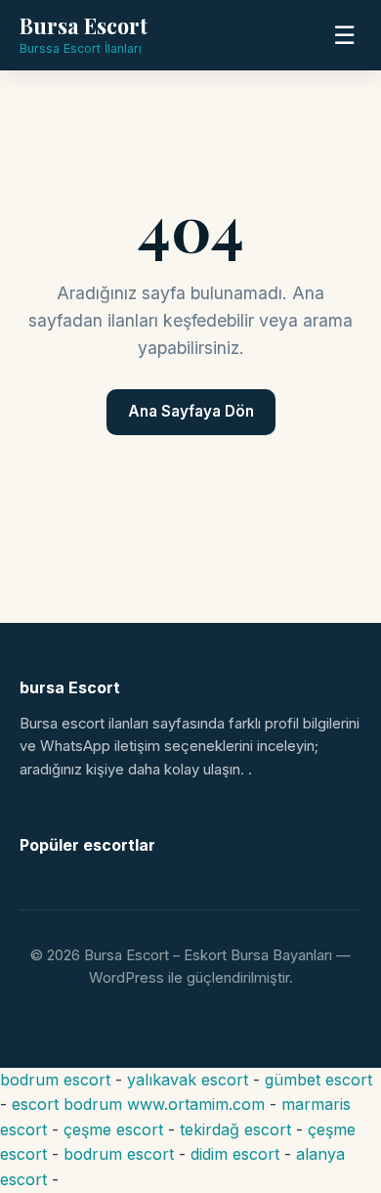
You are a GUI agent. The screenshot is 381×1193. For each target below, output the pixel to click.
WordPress (126, 978)
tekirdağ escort (235, 1129)
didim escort (234, 1154)
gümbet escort (318, 1079)
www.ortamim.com (196, 1104)
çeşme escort (113, 1129)
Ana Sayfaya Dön (191, 411)
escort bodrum (67, 1104)
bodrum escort (55, 1079)
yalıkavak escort (187, 1079)
